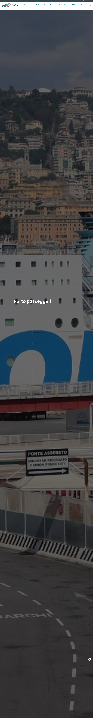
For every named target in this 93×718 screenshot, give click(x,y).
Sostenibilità (72, 4)
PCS (71, 1)
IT (88, 1)
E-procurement (25, 1)
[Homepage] (10, 5)
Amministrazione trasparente (9, 1)
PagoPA (47, 1)
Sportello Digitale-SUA (59, 1)
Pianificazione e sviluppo (41, 4)
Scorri (90, 657)
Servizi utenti (53, 4)
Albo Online (37, 1)
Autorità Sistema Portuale (27, 4)
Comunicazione (81, 4)
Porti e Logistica (62, 4)
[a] (81, 1)
